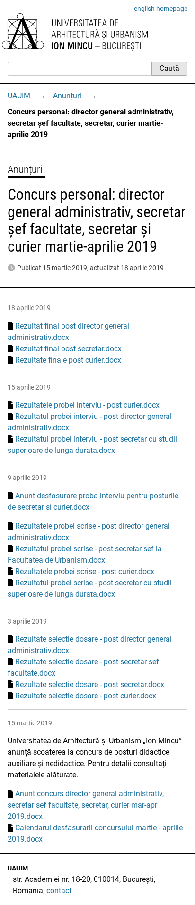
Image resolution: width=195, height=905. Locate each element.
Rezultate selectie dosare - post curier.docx (85, 695)
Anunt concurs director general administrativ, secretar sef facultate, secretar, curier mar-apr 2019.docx (86, 805)
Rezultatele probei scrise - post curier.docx (84, 571)
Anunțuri (67, 95)
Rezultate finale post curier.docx (68, 360)
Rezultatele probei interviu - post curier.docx (87, 404)
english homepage (160, 8)
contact (58, 890)
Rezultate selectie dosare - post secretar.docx (89, 684)
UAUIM (19, 95)
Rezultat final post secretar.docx (68, 348)
